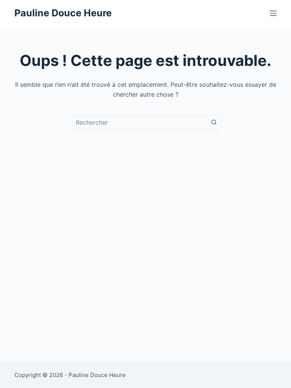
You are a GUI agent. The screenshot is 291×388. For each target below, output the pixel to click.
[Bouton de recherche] (214, 122)
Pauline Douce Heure (63, 13)
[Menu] (273, 13)
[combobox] (138, 122)
